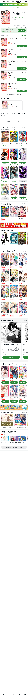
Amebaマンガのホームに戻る (14, 447)
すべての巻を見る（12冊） (13, 94)
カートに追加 (22, 46)
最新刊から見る (23, 35)
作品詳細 (23, 181)
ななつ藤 (15, 16)
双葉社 (16, 17)
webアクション (22, 17)
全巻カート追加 (21, 30)
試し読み (5, 146)
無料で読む (11, 357)
